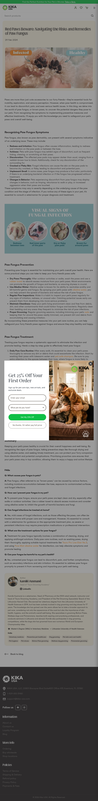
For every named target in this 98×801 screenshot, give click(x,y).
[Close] (91, 364)
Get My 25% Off (27, 417)
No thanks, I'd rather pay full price (27, 425)
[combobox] (27, 407)
